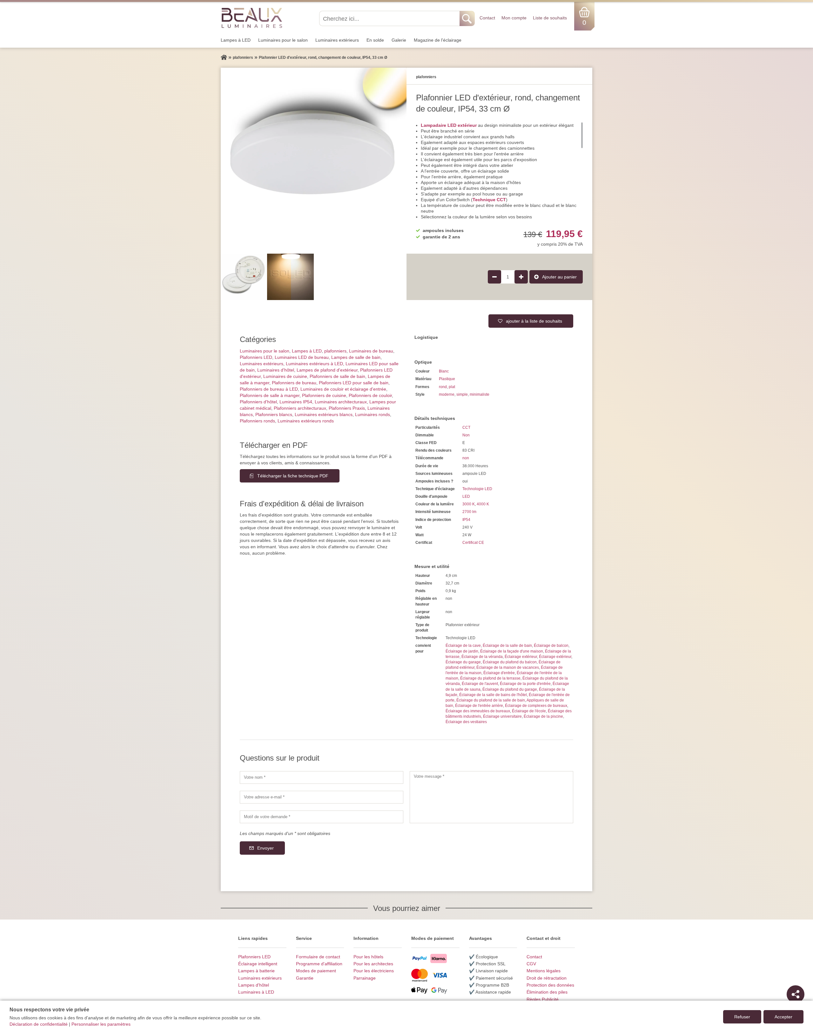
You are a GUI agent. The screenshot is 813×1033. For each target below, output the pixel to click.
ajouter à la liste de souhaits (534, 321)
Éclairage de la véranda (482, 656)
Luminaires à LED (256, 992)
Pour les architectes (373, 963)
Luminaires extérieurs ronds (306, 420)
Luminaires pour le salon (283, 40)
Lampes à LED (236, 40)
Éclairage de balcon (551, 645)
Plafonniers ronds (257, 420)
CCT (466, 427)
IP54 (466, 519)
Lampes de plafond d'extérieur (327, 370)
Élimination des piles (547, 992)
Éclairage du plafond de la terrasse (490, 678)
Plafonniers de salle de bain (337, 376)
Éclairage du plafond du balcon (510, 662)
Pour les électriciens (373, 970)
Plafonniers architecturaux (300, 408)
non (465, 458)
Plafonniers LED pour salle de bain (353, 382)
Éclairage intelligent (257, 963)
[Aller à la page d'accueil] (224, 57)
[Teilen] (795, 994)
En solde (375, 40)
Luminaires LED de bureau (302, 357)
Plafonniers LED (256, 357)
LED (466, 496)
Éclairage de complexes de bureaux (536, 705)
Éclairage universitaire (502, 716)
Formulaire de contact (318, 956)
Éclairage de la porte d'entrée (525, 683)
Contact (487, 17)
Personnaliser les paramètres (101, 1024)
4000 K (483, 504)
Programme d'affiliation (319, 963)
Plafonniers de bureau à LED (269, 389)
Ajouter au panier (559, 276)
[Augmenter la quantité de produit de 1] (521, 277)
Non (466, 435)
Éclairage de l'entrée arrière (479, 705)
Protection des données (550, 985)
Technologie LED (477, 489)
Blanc (444, 371)
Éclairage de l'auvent (480, 683)
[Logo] (252, 17)
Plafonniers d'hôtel (258, 401)
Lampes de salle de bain (355, 357)
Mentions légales (544, 970)
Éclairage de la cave (463, 645)
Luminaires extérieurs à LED (314, 363)
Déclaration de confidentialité (39, 1024)
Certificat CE (473, 542)
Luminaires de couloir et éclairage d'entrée (343, 389)
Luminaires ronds (372, 414)
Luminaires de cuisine (285, 376)
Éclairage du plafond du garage (509, 689)
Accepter (783, 1016)
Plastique (447, 379)
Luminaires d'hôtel (275, 370)
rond (443, 387)
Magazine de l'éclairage (437, 40)
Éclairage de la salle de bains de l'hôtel (493, 695)
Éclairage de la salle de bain (507, 645)
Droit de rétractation (547, 978)
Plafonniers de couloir (370, 395)
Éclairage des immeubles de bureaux (478, 711)
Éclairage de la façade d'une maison (511, 651)
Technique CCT (489, 199)
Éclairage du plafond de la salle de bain (490, 700)
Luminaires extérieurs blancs (324, 414)
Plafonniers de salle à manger (269, 395)
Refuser (742, 1016)
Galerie (399, 40)
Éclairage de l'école (529, 711)
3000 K (468, 504)
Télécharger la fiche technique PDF (292, 475)
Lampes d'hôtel (253, 985)
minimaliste (479, 394)
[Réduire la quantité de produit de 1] (494, 277)
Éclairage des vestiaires (466, 722)
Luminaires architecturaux (341, 401)
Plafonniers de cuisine (324, 395)
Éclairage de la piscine (543, 716)
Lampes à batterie (256, 970)
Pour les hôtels (368, 956)
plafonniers (335, 350)
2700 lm (469, 512)
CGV (531, 963)
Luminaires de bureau (371, 350)
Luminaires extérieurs (337, 40)
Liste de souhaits (550, 17)
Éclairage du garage (463, 662)
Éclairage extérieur (521, 656)
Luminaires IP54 (295, 401)
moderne (446, 394)
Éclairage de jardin (462, 651)
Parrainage (364, 978)
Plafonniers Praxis (347, 408)
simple (462, 394)
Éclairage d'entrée (499, 673)
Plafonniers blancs (273, 414)
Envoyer (265, 848)
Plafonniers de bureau (294, 382)
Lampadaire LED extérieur (449, 125)
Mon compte (514, 17)
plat (452, 387)
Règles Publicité (543, 999)
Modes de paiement (316, 970)
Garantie (304, 978)
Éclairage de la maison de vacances (507, 667)
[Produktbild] (313, 161)
